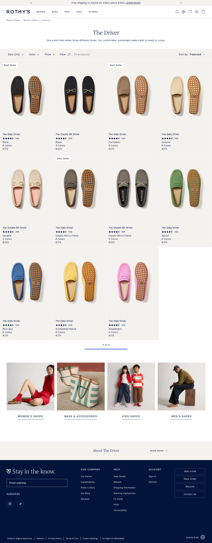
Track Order (190, 479)
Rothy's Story (88, 487)
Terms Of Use (72, 538)
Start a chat (190, 471)
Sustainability (88, 482)
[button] (40, 11)
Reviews (85, 499)
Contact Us (190, 494)
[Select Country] (184, 12)
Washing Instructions (124, 493)
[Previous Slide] (32, 3)
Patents (40, 538)
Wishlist (153, 482)
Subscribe (13, 493)
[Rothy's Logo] (18, 11)
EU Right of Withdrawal (113, 538)
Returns (118, 482)
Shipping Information (124, 487)
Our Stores (86, 476)
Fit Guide (118, 499)
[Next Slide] (180, 3)
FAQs (116, 504)
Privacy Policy (55, 538)
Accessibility (120, 510)
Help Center (120, 476)
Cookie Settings (90, 538)
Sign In (152, 476)
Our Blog (85, 493)
